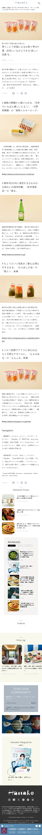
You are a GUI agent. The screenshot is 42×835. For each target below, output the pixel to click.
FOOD (9, 7)
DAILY (11, 545)
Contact (21, 813)
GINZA (27, 820)
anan (5, 820)
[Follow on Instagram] (9, 799)
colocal (19, 822)
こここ (29, 822)
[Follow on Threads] (32, 799)
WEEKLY (20, 545)
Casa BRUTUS (15, 820)
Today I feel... (9, 826)
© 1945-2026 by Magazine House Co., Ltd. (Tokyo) (21, 817)
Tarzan (15, 822)
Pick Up (21, 640)
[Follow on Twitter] (18, 799)
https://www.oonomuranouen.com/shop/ (18, 174)
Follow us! (21, 729)
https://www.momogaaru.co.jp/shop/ (17, 421)
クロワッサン (22, 820)
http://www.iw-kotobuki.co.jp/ (14, 254)
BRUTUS (9, 820)
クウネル (32, 820)
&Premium (10, 822)
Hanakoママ (24, 822)
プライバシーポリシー (24, 707)
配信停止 (33, 703)
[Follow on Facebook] (14, 799)
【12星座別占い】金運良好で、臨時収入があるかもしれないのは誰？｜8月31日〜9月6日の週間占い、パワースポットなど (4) (24, 829)
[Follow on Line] (28, 799)
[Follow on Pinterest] (23, 799)
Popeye (36, 820)
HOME (4, 7)
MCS (33, 822)
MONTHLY (28, 545)
